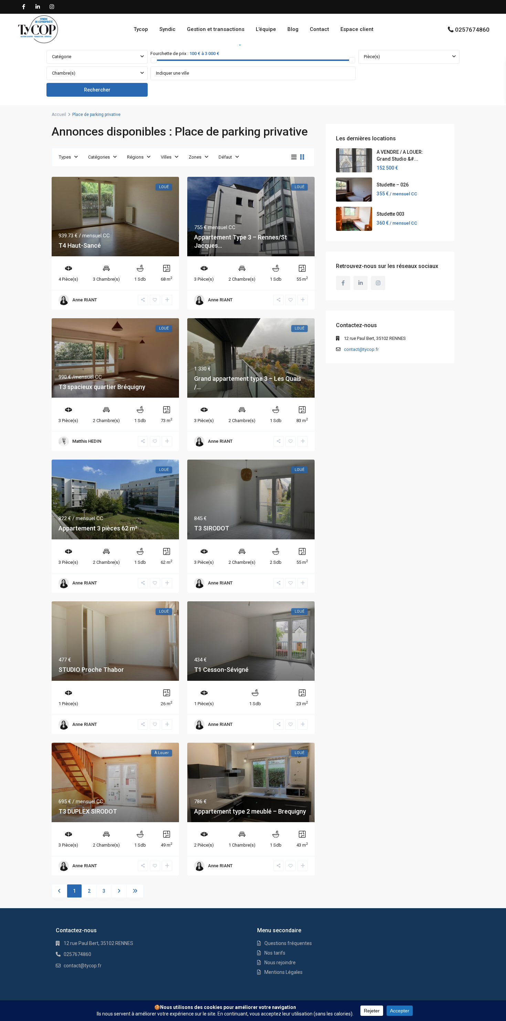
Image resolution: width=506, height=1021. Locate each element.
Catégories (99, 157)
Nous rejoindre (280, 962)
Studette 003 (390, 214)
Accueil (59, 114)
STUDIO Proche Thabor (91, 669)
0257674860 (472, 29)
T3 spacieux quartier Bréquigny (102, 386)
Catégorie (61, 56)
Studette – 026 (393, 184)
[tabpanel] (253, 73)
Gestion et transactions (215, 29)
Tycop (141, 29)
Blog (292, 29)
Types (65, 157)
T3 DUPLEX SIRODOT (88, 811)
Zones (195, 157)
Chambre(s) (63, 73)
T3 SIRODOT (211, 528)
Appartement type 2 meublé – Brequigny (250, 811)
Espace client (356, 29)
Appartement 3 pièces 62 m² (98, 528)
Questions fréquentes (288, 943)
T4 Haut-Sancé (80, 245)
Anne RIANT (84, 299)
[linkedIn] (38, 7)
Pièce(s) (372, 56)
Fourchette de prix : (169, 53)
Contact (319, 29)
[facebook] (24, 7)
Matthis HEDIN (86, 441)
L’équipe (266, 29)
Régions (135, 157)
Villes (166, 157)
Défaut (225, 157)
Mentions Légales (283, 972)
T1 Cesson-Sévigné (221, 669)
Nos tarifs (274, 953)
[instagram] (52, 7)
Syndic (167, 29)
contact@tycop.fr (361, 349)
